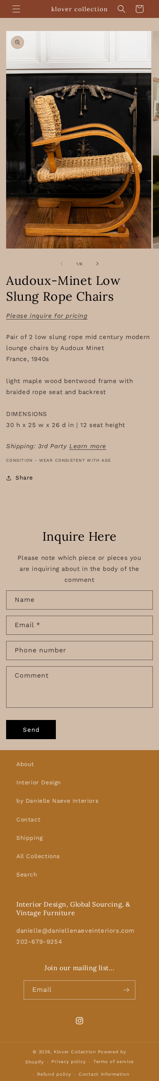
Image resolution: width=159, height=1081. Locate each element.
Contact (28, 819)
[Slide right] (97, 264)
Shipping (29, 837)
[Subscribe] (126, 990)
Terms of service (113, 1061)
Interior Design (38, 782)
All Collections (38, 856)
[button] (16, 9)
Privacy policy (68, 1061)
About (25, 764)
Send (31, 729)
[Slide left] (62, 264)
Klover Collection (75, 1052)
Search (27, 874)
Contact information (104, 1074)
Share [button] (24, 477)
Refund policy (54, 1074)
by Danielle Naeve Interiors (57, 800)
